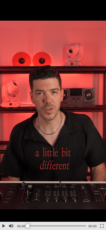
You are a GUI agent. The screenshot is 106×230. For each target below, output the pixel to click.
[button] (3, 226)
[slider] (57, 226)
